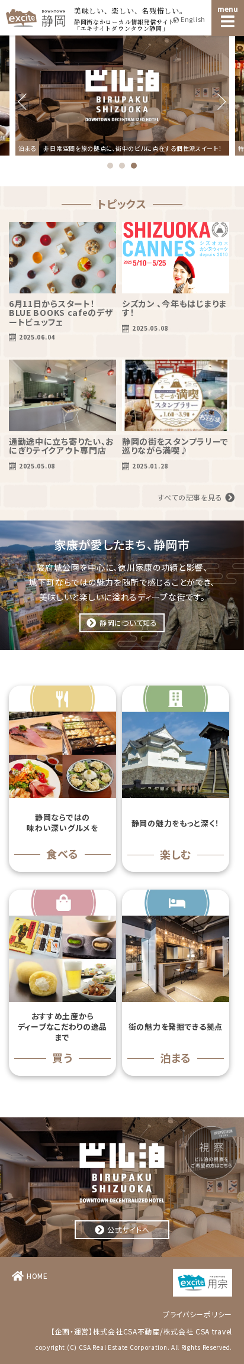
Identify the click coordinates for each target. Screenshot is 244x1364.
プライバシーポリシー (197, 1314)
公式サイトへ (128, 1229)
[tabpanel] (122, 95)
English (193, 19)
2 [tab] (122, 166)
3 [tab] (134, 166)
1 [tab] (110, 166)
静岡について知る (128, 623)
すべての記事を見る (190, 497)
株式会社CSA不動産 (126, 1331)
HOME (37, 1276)
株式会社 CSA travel (198, 1331)
